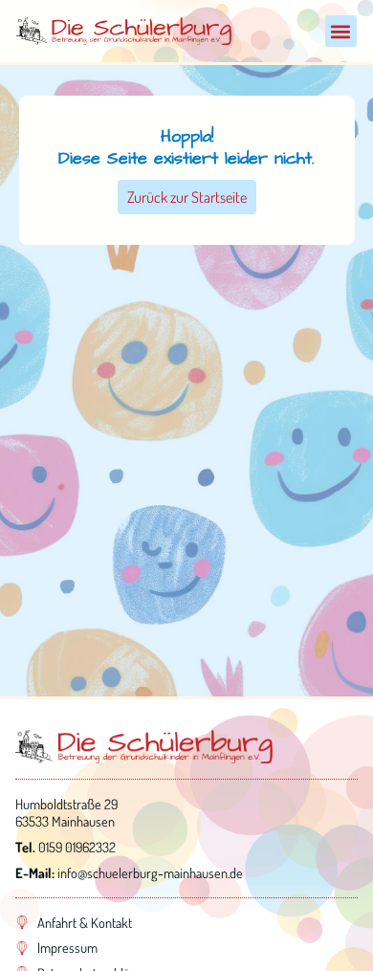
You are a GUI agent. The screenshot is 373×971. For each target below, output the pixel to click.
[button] (341, 31)
